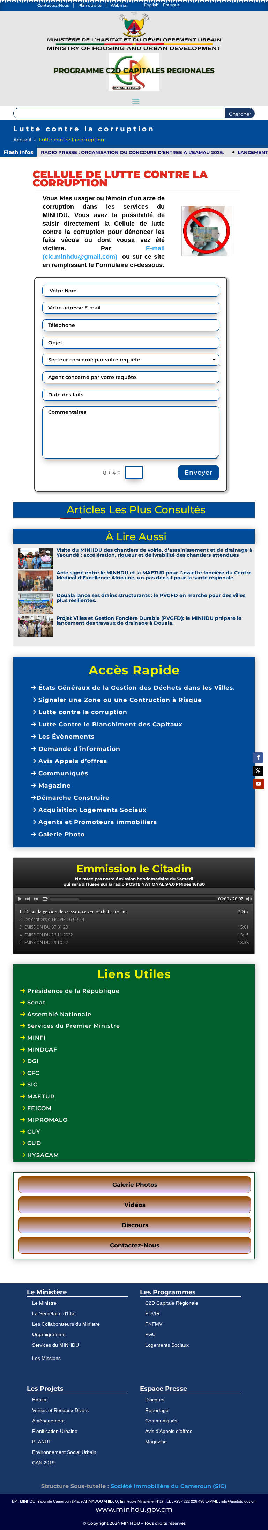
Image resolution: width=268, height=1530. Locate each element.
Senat (35, 1002)
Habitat (40, 1400)
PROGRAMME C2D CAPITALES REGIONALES (134, 70)
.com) (110, 256)
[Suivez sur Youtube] (258, 784)
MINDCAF (41, 1049)
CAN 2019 (43, 1462)
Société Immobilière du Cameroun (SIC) (168, 1486)
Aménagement (48, 1420)
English (151, 4)
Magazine (53, 785)
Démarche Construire (73, 797)
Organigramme (49, 1334)
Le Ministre (44, 1303)
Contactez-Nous (53, 5)
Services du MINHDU (55, 1345)
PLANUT (41, 1441)
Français (171, 4)
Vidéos (135, 1204)
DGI (32, 1061)
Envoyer (199, 472)
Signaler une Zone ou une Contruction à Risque (119, 699)
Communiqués (62, 773)
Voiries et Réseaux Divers (60, 1410)
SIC (31, 1084)
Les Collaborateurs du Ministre (66, 1324)
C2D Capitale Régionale (171, 1303)
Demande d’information (78, 748)
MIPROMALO (46, 1120)
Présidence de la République (72, 991)
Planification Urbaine (54, 1431)
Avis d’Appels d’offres (168, 1431)
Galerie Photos (134, 1184)
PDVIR (152, 1313)
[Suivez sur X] (258, 771)
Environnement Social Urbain (64, 1452)
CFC (32, 1073)
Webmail (119, 5)
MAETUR (40, 1096)
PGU (150, 1334)
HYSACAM (42, 1155)
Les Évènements (65, 736)
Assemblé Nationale (58, 1014)
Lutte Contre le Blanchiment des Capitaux (109, 724)
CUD (33, 1143)
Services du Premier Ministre (72, 1026)
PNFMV (153, 1324)
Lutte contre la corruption (81, 712)
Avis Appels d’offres (71, 760)
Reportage (157, 1410)
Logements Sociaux (167, 1345)
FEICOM (38, 1108)
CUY (32, 1131)
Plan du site (90, 5)
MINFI (35, 1037)
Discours (134, 1225)
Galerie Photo (60, 834)
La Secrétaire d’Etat (54, 1313)
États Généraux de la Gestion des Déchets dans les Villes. (135, 687)
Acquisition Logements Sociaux (91, 809)
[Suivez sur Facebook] (258, 757)
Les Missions (46, 1358)
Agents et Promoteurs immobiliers (96, 822)
